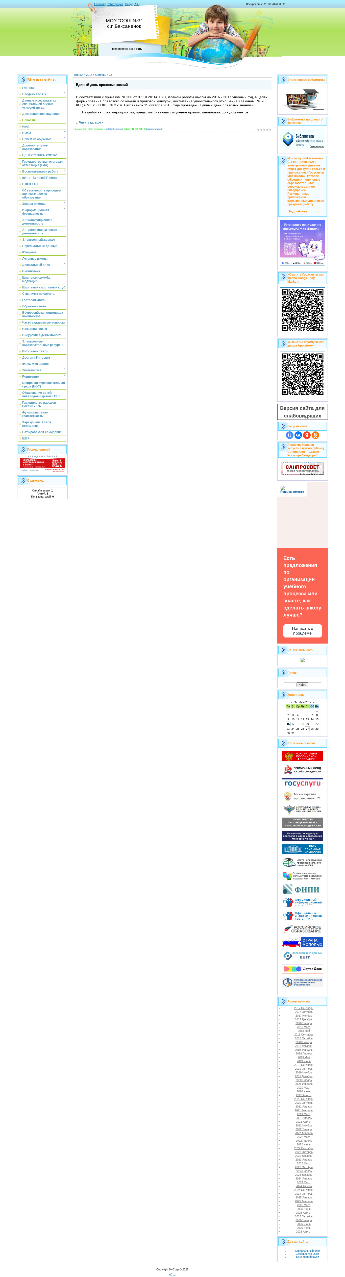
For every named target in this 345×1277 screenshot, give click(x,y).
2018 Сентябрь (303, 1034)
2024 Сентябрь (303, 1189)
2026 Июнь (304, 1223)
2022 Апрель (304, 1140)
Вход (128, 4)
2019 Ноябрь (303, 1072)
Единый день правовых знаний (102, 85)
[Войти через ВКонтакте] (298, 435)
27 (307, 728)
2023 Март (303, 1163)
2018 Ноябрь (303, 1042)
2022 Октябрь (304, 1151)
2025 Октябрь (304, 1216)
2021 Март (303, 1114)
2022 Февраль (304, 1133)
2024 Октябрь (304, 1193)
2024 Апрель (304, 1186)
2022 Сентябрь (303, 1148)
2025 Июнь (304, 1208)
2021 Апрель (304, 1117)
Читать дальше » (91, 122)
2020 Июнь (304, 1091)
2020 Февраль (304, 1083)
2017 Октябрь (304, 1011)
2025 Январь (303, 1197)
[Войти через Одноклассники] (315, 435)
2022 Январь (303, 1129)
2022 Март (303, 1136)
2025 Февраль (304, 1201)
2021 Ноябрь (303, 1125)
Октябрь (100, 74)
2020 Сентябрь (303, 1098)
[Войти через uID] (289, 435)
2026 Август (303, 1231)
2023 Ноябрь (303, 1170)
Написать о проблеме (302, 630)
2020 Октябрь (304, 1102)
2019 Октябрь (304, 1068)
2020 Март (303, 1087)
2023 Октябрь (304, 1167)
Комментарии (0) (154, 129)
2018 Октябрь (304, 1038)
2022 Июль (304, 1144)
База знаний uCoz (307, 1256)
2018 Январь (303, 1023)
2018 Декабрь (303, 1045)
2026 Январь (303, 1220)
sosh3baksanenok (113, 129)
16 (288, 723)
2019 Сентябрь (303, 1064)
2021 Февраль (304, 1110)
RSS (136, 4)
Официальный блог (307, 1250)
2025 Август (303, 1212)
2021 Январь (303, 1106)
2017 (89, 74)
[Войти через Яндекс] (307, 435)
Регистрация (115, 4)
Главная (99, 4)
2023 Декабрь (303, 1174)
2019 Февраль (304, 1049)
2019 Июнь (304, 1061)
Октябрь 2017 (302, 702)
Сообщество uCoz (307, 1253)
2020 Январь (303, 1080)
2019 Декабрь (303, 1076)
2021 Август (303, 1121)
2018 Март (303, 1026)
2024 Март (303, 1182)
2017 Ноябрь (303, 1015)
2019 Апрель (304, 1053)
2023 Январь (303, 1159)
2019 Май (304, 1057)
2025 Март (303, 1205)
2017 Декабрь (303, 1019)
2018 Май (304, 1030)
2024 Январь (303, 1178)
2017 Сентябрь (303, 1008)
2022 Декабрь (303, 1155)
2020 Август (303, 1095)
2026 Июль (304, 1227)
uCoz (172, 1274)
